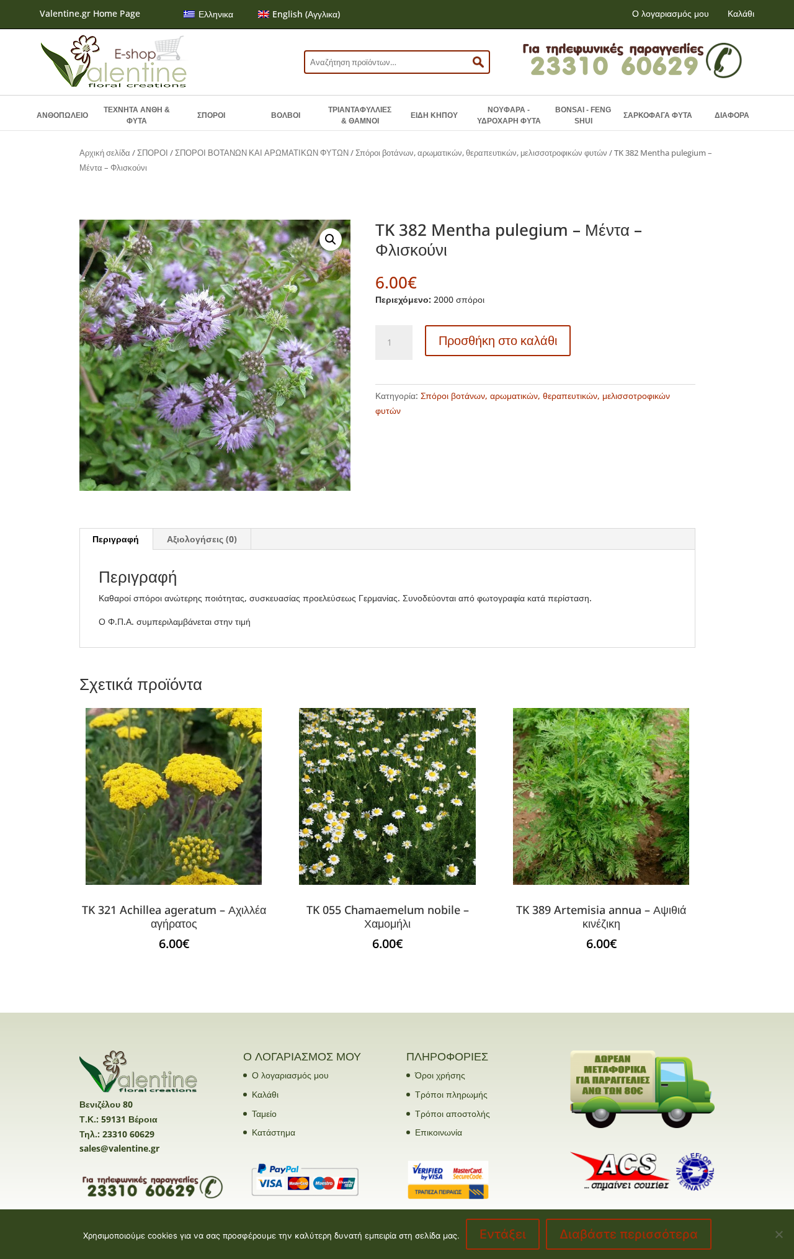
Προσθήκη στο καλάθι (498, 340)
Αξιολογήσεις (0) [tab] (202, 539)
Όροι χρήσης (440, 1075)
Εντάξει (503, 1234)
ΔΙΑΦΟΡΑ (732, 115)
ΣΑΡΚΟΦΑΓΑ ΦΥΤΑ (657, 115)
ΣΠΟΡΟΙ (211, 115)
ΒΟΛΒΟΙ (285, 115)
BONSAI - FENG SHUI (583, 115)
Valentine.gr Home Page (90, 13)
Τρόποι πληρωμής (451, 1094)
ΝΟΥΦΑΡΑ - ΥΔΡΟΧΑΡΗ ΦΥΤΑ (509, 115)
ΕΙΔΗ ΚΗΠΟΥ (434, 115)
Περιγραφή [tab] (115, 539)
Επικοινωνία (438, 1132)
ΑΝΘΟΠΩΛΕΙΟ (62, 115)
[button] (330, 239)
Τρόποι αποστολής (452, 1113)
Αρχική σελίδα (104, 152)
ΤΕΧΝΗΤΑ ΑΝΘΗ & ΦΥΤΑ (137, 115)
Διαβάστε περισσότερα (629, 1234)
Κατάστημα (273, 1132)
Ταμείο (264, 1113)
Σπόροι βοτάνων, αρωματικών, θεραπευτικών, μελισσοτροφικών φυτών (481, 152)
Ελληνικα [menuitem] (215, 14)
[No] (778, 1234)
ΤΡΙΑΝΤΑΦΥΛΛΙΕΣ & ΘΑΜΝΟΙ (359, 115)
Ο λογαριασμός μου (670, 13)
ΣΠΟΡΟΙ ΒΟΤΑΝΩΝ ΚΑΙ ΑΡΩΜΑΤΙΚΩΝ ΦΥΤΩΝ (262, 152)
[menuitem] (208, 14)
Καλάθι (741, 13)
